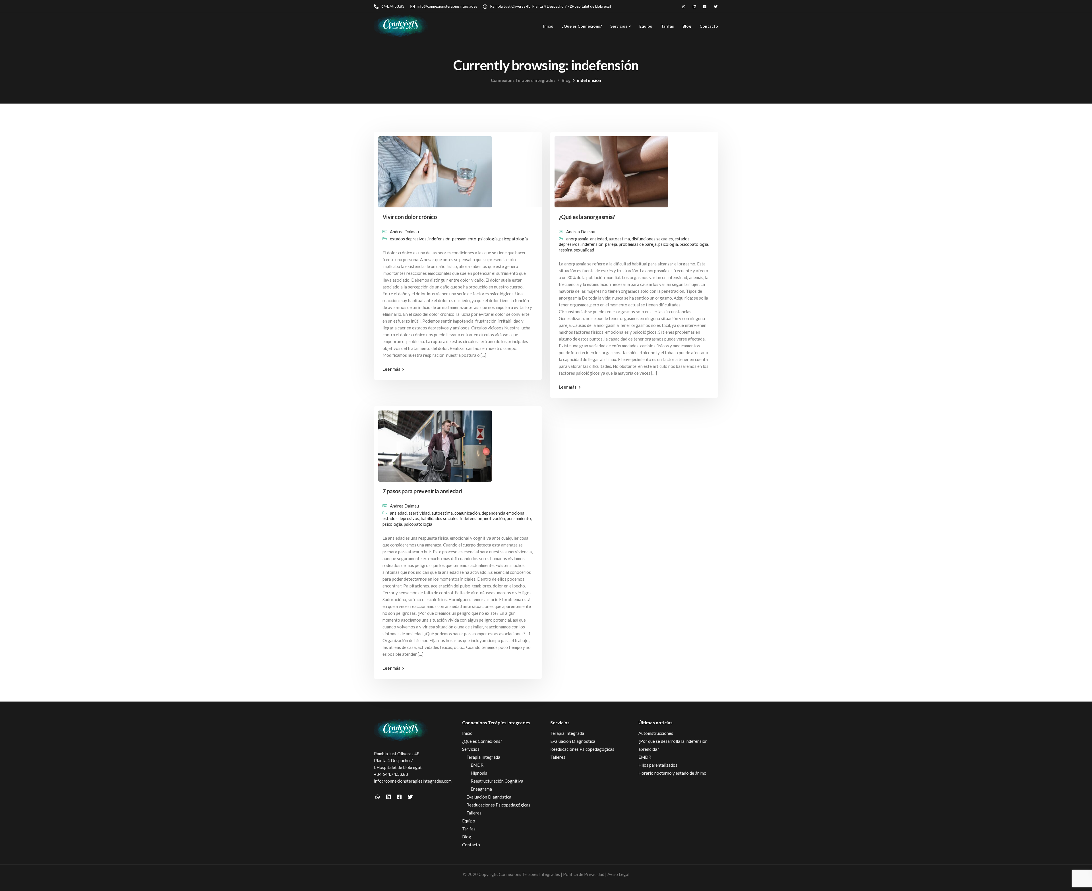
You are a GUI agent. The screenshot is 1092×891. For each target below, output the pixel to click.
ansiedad (598, 238)
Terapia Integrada (483, 757)
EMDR (477, 765)
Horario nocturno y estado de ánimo (672, 773)
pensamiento (464, 238)
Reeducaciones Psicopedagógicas (498, 804)
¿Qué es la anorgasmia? (587, 216)
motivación (494, 518)
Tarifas (667, 26)
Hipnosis (479, 773)
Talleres (473, 812)
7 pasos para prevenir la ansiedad (422, 491)
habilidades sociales (439, 518)
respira (565, 249)
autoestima (619, 238)
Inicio (548, 26)
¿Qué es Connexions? (582, 26)
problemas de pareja (638, 244)
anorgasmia (577, 238)
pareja (611, 244)
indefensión (439, 238)
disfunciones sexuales (652, 238)
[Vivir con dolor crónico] (435, 169)
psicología (488, 238)
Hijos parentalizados (657, 765)
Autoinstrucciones (655, 733)
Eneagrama (481, 788)
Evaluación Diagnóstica (488, 796)
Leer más (391, 369)
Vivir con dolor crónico (409, 216)
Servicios (618, 26)
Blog (686, 26)
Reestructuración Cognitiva (497, 780)
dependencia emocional (504, 512)
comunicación (467, 512)
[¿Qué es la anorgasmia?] (611, 169)
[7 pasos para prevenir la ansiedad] (435, 443)
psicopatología (513, 238)
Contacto (709, 26)
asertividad (419, 512)
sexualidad (584, 249)
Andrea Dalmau (404, 231)
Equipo (645, 26)
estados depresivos (408, 238)
